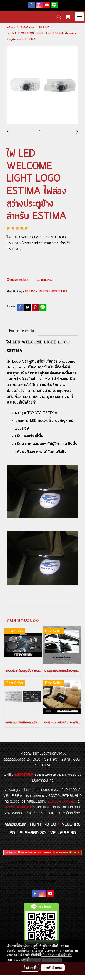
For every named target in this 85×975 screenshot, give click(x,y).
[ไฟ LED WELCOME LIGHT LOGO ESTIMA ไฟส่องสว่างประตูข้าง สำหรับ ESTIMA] (42, 85)
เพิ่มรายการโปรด (19, 280)
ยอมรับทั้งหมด (53, 968)
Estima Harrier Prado (53, 291)
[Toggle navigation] (79, 17)
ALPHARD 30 (33, 833)
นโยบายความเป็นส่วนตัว (56, 955)
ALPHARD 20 (43, 824)
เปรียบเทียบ (46, 280)
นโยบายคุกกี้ (21, 959)
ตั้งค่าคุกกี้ (30, 968)
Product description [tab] (22, 331)
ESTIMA (30, 291)
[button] (57, 17)
